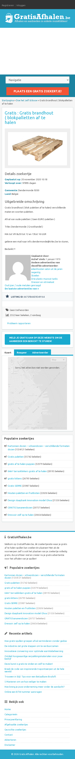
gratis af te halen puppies (21, 464)
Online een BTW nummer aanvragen (23, 692)
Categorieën (11, 714)
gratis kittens (15, 478)
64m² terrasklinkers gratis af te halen (27, 471)
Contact (9, 735)
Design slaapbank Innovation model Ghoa (30, 500)
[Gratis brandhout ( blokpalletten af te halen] (37, 166)
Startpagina (8, 100)
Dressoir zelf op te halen (21, 515)
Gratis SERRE (15, 485)
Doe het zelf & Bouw (26, 100)
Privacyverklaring (13, 719)
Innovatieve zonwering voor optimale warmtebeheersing (34, 651)
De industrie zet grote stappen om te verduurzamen (31, 646)
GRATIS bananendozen (20, 507)
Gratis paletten (16, 456)
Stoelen (35, 275)
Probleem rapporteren (19, 323)
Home (8, 709)
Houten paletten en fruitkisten (24, 493)
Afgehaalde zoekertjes (16, 724)
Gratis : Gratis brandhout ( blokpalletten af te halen (29, 117)
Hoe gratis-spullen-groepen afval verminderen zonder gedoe (36, 641)
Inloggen (21, 5)
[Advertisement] (37, 51)
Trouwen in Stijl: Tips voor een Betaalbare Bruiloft (30, 676)
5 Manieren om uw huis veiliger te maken (25, 682)
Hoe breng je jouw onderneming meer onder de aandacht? (34, 687)
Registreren (8, 5)
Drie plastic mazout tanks (44, 279)
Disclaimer (10, 745)
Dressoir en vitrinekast (42, 282)
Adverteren (10, 740)
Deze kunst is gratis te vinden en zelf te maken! (29, 664)
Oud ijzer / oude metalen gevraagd (23, 285)
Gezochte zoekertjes (15, 729)
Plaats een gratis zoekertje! (38, 91)
